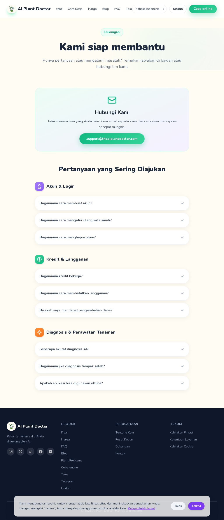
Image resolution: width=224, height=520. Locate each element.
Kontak (120, 453)
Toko (129, 9)
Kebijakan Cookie (181, 446)
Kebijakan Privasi (181, 432)
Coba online (203, 9)
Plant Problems (71, 460)
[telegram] (50, 452)
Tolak (178, 506)
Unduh (178, 9)
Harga (92, 9)
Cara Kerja (75, 9)
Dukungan (123, 446)
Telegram (67, 481)
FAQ (117, 9)
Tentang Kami (125, 432)
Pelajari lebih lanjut (141, 508)
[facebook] (40, 452)
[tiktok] (30, 452)
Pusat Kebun (124, 439)
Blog (105, 9)
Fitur (59, 9)
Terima (196, 506)
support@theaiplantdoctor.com (112, 139)
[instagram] (10, 452)
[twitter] (20, 452)
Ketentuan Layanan (183, 439)
